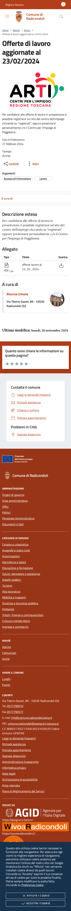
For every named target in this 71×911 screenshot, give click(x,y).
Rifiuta (38, 895)
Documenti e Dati (13, 524)
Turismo (7, 585)
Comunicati (9, 653)
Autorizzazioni (11, 556)
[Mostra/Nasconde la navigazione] (7, 16)
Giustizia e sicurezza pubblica (20, 603)
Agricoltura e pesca (14, 562)
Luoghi (6, 679)
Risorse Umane (17, 294)
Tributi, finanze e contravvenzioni (23, 615)
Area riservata (11, 785)
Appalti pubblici (11, 580)
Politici (6, 512)
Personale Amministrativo (18, 518)
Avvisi (27, 30)
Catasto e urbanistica (15, 544)
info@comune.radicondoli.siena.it (31, 717)
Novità (16, 30)
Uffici (5, 506)
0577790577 (15, 712)
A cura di (7, 198)
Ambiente (8, 609)
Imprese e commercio (15, 627)
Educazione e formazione (17, 568)
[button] (14, 4)
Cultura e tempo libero (16, 621)
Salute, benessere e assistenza (21, 574)
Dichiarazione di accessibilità (20, 779)
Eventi (6, 685)
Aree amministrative (15, 500)
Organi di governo (13, 495)
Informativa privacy (14, 767)
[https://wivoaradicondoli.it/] (35, 826)
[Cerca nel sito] (61, 16)
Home (5, 30)
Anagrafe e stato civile (16, 550)
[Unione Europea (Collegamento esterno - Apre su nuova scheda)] (35, 460)
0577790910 (15, 706)
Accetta (38, 903)
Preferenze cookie (32, 885)
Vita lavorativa (11, 591)
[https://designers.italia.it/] (35, 812)
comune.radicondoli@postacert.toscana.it (33, 723)
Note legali (8, 773)
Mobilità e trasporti (14, 597)
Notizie (6, 647)
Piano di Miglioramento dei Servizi (23, 791)
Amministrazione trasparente (20, 762)
